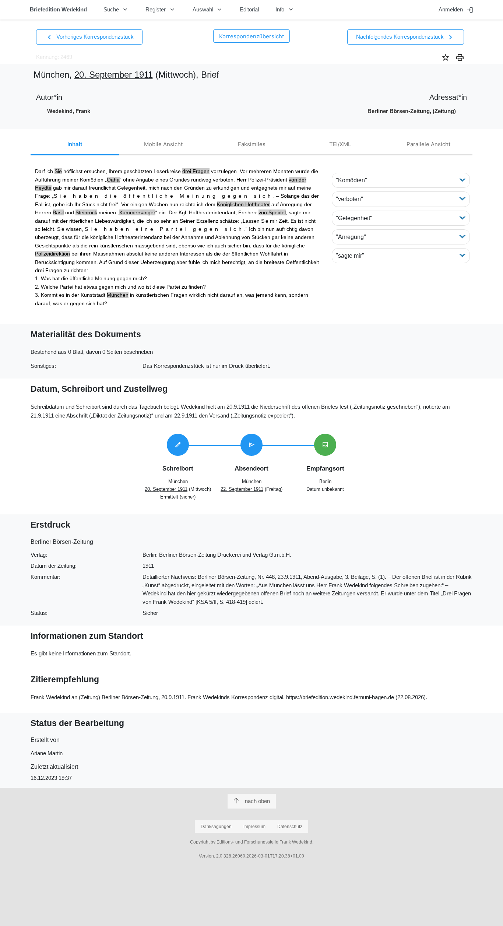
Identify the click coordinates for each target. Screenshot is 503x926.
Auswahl (208, 9)
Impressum (254, 826)
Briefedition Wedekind (58, 9)
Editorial (249, 9)
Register (160, 9)
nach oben (257, 801)
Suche (116, 9)
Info (285, 9)
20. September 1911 (113, 75)
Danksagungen (216, 826)
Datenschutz (289, 826)
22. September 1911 (242, 489)
